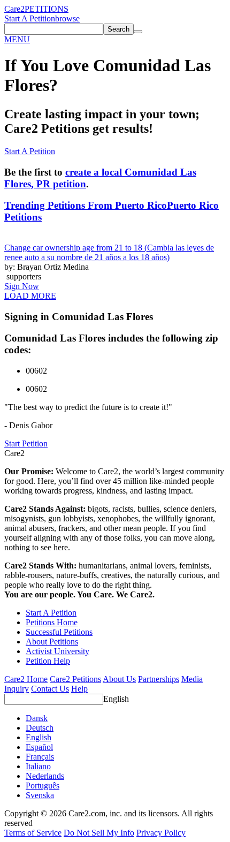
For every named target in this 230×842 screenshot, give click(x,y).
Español (39, 747)
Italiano (38, 766)
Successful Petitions (59, 631)
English (116, 698)
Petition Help (48, 660)
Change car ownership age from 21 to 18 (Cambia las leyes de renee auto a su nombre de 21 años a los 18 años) (109, 252)
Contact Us (50, 688)
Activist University (57, 651)
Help (79, 688)
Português (42, 785)
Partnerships (158, 679)
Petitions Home (52, 622)
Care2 (14, 8)
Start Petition (26, 443)
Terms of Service (33, 832)
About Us (119, 679)
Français (40, 756)
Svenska (40, 795)
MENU (17, 39)
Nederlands (45, 775)
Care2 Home (26, 679)
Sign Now (21, 286)
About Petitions (52, 641)
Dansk (37, 718)
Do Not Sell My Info (99, 832)
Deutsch (39, 727)
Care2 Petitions (75, 679)
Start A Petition (29, 18)
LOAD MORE (30, 295)
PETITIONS (46, 8)
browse (67, 18)
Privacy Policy (161, 832)
